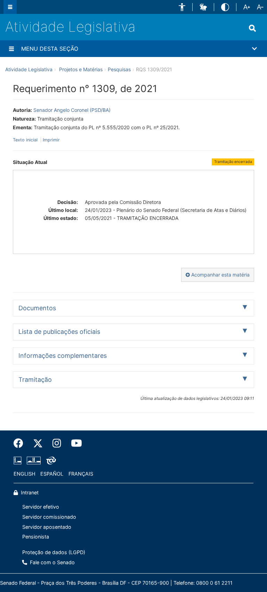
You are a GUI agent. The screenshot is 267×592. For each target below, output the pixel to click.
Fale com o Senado (52, 562)
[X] (38, 443)
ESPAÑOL (51, 474)
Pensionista (35, 537)
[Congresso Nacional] (33, 460)
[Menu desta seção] (11, 48)
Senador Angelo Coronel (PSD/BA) (72, 110)
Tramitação (35, 379)
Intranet (29, 492)
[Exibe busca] (252, 28)
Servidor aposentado (46, 527)
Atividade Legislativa (70, 26)
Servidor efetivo (40, 507)
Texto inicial (26, 139)
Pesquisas (119, 69)
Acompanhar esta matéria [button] (220, 275)
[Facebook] (21, 443)
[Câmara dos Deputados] (19, 460)
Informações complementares (62, 355)
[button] (182, 7)
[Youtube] (74, 443)
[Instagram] (57, 443)
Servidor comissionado (49, 517)
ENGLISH (24, 474)
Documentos (37, 308)
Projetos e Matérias (81, 69)
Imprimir (51, 139)
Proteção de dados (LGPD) (53, 552)
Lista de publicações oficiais (59, 331)
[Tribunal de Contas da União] (50, 460)
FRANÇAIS (80, 474)
